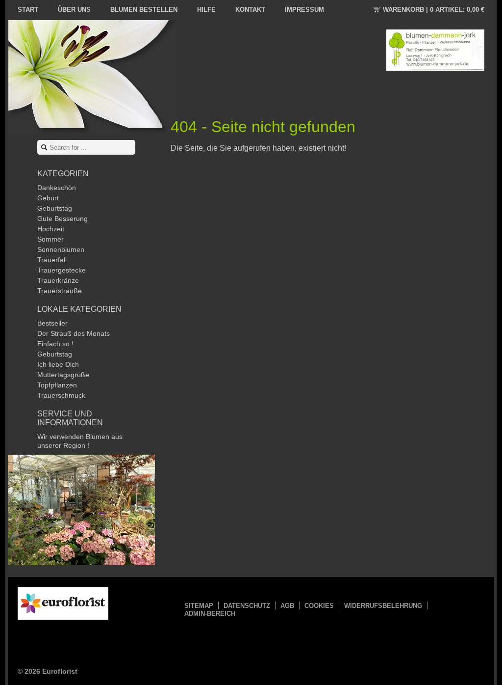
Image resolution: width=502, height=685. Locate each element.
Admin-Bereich (209, 613)
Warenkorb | (433, 9)
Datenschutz (247, 605)
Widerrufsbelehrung (383, 605)
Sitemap (198, 605)
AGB (287, 605)
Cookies (319, 605)
